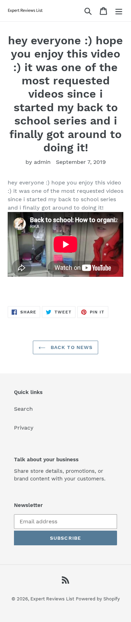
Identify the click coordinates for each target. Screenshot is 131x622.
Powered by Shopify (98, 598)
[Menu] (118, 10)
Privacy (24, 427)
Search (23, 408)
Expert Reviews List (52, 598)
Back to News (71, 347)
